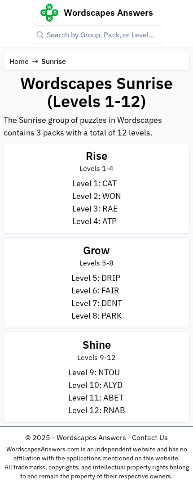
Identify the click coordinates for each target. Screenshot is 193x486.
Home (19, 61)
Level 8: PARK (96, 315)
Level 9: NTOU (94, 372)
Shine (97, 345)
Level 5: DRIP (95, 278)
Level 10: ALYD (95, 385)
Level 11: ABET (95, 397)
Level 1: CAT (94, 183)
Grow (96, 250)
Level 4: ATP (94, 221)
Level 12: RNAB (96, 410)
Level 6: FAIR (95, 290)
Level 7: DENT (96, 303)
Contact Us (150, 437)
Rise (96, 155)
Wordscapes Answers (108, 12)
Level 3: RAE (95, 208)
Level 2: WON (96, 196)
